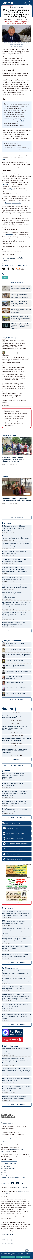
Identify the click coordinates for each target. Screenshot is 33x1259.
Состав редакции (7, 1175)
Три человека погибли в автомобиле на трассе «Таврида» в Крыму (15, 545)
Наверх (27, 1250)
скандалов (11, 189)
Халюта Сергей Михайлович (16, 666)
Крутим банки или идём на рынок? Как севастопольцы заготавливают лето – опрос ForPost (16, 605)
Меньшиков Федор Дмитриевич (18, 655)
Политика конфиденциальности (21, 1255)
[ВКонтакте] (4, 269)
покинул (5, 184)
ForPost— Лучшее (20, 1188)
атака (27, 453)
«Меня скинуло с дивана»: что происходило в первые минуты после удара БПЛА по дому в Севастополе (16, 913)
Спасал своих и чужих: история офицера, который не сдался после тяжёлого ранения (15, 595)
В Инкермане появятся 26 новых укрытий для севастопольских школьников (14, 528)
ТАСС (22, 121)
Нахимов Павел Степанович (16, 660)
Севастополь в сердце (15, 839)
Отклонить (8, 1257)
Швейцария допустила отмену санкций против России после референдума (13, 775)
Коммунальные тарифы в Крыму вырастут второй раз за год (14, 624)
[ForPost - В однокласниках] (23, 1184)
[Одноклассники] (8, 269)
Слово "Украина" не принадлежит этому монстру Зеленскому (15, 716)
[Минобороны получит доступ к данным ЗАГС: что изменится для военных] (6, 309)
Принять (23, 1257)
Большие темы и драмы (15, 849)
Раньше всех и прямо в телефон (18, 844)
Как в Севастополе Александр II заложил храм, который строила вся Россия (15, 1061)
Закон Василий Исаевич (14, 682)
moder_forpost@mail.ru (14, 1138)
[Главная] (7, 3)
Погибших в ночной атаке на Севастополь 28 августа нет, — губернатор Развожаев (13, 459)
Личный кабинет (17, 765)
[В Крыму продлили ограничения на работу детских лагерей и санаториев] (17, 479)
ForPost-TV (4, 1171)
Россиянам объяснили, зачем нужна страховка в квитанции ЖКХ (20, 288)
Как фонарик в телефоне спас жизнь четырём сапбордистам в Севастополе (16, 537)
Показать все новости (16, 631)
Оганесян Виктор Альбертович (17, 688)
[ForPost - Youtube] (18, 1184)
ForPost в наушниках (14, 859)
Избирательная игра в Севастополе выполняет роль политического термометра (14, 750)
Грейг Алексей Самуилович (16, 693)
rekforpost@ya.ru (7, 1244)
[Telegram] (13, 269)
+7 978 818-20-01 (7, 1240)
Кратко (3, 1173)
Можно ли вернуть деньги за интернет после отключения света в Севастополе (16, 1088)
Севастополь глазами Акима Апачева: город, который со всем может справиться (15, 1051)
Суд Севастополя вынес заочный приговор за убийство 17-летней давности (14, 615)
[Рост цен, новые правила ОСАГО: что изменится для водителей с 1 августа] (6, 302)
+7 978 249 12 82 (6, 1141)
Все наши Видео (12, 828)
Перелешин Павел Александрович (18, 671)
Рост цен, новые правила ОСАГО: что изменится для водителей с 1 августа (19, 303)
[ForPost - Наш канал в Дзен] (26, 1184)
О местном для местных (15, 833)
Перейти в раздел (16, 699)
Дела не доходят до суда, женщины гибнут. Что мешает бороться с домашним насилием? (20, 326)
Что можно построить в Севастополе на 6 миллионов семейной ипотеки (15, 586)
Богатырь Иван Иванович (15, 649)
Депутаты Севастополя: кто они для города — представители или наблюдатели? (14, 728)
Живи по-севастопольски (16, 854)
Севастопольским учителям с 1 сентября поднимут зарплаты (13, 578)
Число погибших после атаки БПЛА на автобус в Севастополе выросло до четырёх (15, 931)
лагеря (27, 494)
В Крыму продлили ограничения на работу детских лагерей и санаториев (16, 499)
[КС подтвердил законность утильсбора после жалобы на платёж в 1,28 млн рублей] (6, 317)
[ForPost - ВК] (12, 1184)
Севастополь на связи (12, 823)
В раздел (16, 759)
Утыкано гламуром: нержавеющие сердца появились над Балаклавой (16, 739)
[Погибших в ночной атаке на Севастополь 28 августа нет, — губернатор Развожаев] (17, 438)
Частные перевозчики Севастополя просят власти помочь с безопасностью (15, 1006)
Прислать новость (16, 518)
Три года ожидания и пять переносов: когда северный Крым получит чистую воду (16, 1071)
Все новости (5, 1166)
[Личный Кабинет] (25, 2)
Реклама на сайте (7, 1123)
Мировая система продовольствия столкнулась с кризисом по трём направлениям (15, 793)
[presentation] (5, 468)
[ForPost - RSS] (7, 1184)
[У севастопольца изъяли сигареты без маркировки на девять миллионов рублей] (6, 294)
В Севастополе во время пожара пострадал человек (14, 553)
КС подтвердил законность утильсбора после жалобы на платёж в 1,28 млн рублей (20, 318)
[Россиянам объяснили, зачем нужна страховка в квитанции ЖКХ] (6, 287)
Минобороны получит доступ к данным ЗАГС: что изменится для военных (21, 310)
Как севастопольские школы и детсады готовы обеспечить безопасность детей (16, 1016)
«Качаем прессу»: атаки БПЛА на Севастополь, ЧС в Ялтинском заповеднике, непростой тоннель (14, 569)
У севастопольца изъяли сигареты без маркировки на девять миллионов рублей (20, 295)
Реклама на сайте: (7, 1234)
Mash (3, 159)
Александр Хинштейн (13, 203)
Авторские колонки (8, 1169)
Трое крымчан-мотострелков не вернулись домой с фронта (14, 560)
